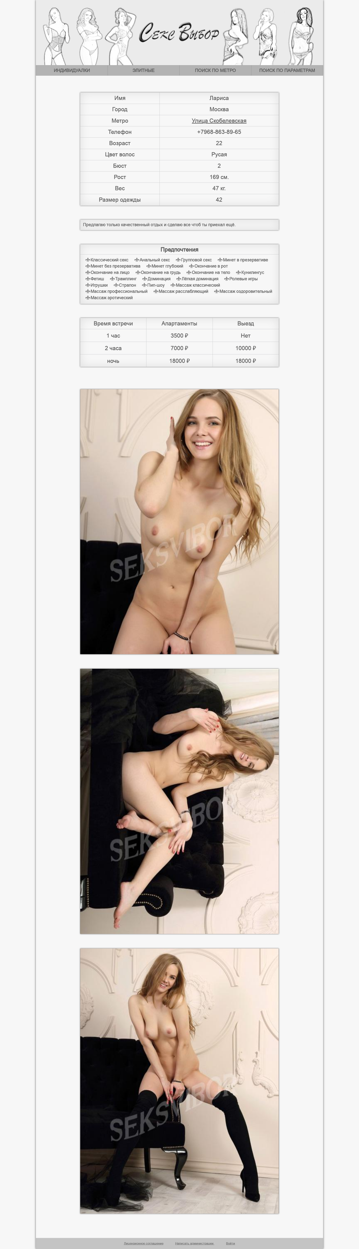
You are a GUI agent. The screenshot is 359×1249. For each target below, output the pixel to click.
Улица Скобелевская (219, 121)
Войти (230, 1243)
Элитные (144, 70)
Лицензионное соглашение (143, 1243)
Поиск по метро (215, 70)
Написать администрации (194, 1243)
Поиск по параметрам (287, 70)
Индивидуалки (72, 70)
